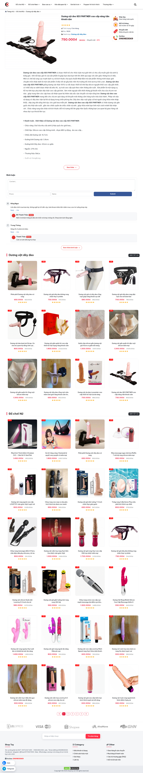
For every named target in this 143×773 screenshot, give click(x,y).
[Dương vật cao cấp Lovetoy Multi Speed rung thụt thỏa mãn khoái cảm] (90, 630)
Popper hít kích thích (91, 4)
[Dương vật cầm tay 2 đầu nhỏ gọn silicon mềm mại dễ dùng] (22, 679)
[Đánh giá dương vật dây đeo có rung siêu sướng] (22, 275)
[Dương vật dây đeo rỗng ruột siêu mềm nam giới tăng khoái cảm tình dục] (56, 373)
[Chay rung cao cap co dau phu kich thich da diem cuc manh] (56, 483)
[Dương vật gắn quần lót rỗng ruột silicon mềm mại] (22, 373)
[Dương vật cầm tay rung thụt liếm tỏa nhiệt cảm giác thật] (56, 532)
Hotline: (15, 759)
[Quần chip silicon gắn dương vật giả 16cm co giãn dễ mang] (90, 324)
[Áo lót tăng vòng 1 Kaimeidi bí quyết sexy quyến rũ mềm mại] (56, 434)
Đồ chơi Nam (33, 4)
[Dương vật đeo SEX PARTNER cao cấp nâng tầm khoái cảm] (123, 373)
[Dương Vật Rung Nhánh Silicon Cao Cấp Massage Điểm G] (123, 581)
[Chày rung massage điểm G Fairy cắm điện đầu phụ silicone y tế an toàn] (22, 532)
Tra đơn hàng (93, 736)
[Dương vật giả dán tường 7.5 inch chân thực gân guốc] (90, 483)
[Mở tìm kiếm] (135, 4)
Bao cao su (46, 4)
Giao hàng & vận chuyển (116, 751)
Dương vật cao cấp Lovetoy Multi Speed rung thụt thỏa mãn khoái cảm (90, 651)
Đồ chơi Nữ (16, 413)
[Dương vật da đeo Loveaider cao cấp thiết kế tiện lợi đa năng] (90, 373)
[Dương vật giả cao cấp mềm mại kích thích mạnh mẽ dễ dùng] (90, 679)
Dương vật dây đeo (78, 34)
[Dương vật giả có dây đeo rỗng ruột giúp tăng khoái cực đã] (90, 275)
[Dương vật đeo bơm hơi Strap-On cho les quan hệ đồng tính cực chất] (22, 324)
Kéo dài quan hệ (60, 4)
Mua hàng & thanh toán (116, 754)
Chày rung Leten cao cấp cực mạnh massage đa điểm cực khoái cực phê (90, 602)
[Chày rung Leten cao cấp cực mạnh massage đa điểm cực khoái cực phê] (90, 581)
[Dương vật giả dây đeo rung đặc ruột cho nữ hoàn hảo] (123, 275)
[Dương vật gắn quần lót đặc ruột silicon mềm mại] (123, 324)
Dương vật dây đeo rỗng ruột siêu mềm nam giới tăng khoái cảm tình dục (56, 394)
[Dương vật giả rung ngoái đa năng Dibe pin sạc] (56, 630)
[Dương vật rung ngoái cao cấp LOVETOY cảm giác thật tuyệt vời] (22, 483)
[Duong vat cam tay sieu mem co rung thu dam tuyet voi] (123, 630)
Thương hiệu (107, 4)
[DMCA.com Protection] (71, 768)
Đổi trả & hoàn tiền (114, 760)
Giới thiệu (77, 757)
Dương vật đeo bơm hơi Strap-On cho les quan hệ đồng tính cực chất (22, 345)
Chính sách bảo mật (81, 754)
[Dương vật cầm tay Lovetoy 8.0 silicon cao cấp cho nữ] (56, 679)
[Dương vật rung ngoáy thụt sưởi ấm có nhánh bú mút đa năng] (22, 630)
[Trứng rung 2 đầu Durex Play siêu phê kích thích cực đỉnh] (123, 483)
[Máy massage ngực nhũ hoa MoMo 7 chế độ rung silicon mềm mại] (123, 434)
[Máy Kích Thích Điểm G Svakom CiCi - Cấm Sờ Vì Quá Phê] (22, 434)
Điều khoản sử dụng (80, 751)
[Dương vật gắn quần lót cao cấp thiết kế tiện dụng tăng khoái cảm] (56, 324)
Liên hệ (76, 760)
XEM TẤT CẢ (133, 255)
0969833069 (126, 38)
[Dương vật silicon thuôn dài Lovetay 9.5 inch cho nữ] (22, 581)
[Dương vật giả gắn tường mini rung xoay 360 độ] (56, 581)
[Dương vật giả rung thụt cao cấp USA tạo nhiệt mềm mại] (90, 532)
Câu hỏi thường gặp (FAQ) (117, 757)
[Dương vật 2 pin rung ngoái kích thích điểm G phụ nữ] (123, 679)
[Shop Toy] (7, 4)
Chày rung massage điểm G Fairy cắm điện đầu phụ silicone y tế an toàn (22, 553)
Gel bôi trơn (74, 4)
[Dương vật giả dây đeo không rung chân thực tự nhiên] (56, 275)
